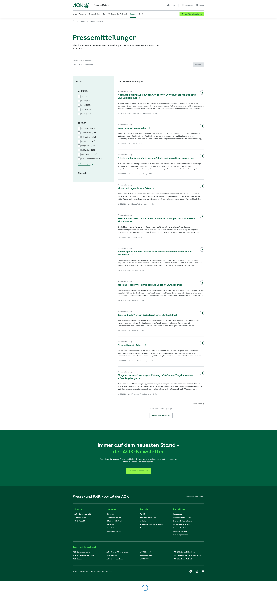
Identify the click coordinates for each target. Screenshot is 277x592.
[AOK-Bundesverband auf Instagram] (197, 571)
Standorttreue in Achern (131, 345)
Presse (82, 21)
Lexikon (110, 524)
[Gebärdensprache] (174, 5)
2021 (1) (84, 96)
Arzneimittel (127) (88, 133)
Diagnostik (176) (88, 146)
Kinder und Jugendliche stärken (134, 188)
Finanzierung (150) (89, 154)
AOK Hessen (111, 555)
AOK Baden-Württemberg (83, 555)
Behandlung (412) (88, 137)
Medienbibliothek (114, 521)
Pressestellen (80, 517)
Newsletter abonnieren (192, 14)
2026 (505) (86, 114)
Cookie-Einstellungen (182, 517)
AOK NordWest (146, 555)
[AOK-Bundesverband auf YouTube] (203, 571)
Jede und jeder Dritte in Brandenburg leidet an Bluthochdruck (150, 285)
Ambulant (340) (88, 128)
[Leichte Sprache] (168, 5)
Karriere (143, 528)
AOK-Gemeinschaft (82, 514)
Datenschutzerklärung (182, 521)
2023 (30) (85, 101)
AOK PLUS (144, 559)
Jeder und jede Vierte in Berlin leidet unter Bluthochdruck (148, 315)
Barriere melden (180, 531)
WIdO (142, 514)
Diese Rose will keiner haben (133, 128)
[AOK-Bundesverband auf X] (190, 571)
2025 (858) (86, 109)
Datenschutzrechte (181, 524)
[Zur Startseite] (81, 5)
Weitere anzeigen (159, 415)
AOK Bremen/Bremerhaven (117, 552)
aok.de (143, 521)
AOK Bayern (78, 559)
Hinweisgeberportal (181, 535)
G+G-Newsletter (114, 531)
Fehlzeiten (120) (88, 150)
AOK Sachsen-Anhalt (183, 559)
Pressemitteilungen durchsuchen (83, 60)
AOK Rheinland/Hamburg (184, 552)
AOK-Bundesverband (81, 552)
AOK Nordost (145, 552)
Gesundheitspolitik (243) (91, 159)
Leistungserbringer (148, 517)
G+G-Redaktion (81, 521)
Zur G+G (110, 528)
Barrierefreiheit (180, 528)
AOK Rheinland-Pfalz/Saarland (187, 555)
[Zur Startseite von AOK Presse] (73, 22)
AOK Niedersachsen (114, 559)
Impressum (177, 514)
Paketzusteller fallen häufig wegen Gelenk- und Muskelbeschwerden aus (156, 158)
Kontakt (110, 514)
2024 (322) (86, 105)
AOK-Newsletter (114, 517)
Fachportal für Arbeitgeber (151, 524)
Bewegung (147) (88, 141)
